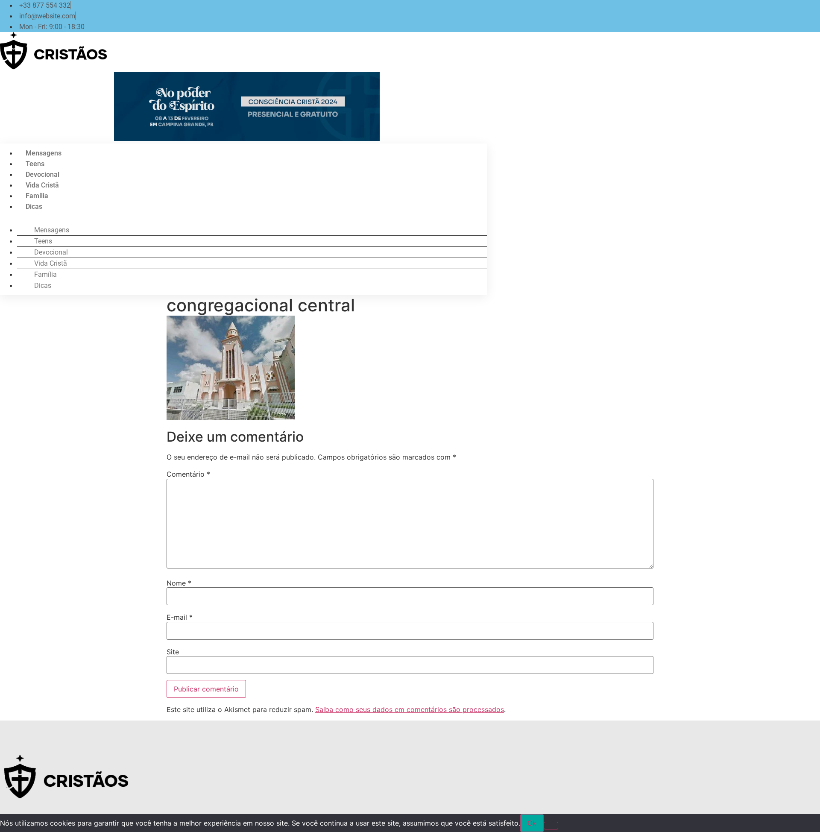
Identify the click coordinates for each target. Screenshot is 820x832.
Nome (179, 583)
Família (37, 196)
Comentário (188, 474)
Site (173, 651)
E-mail (180, 617)
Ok (531, 823)
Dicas (34, 206)
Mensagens (44, 153)
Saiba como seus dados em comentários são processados (409, 709)
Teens (35, 164)
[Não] (551, 825)
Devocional (42, 174)
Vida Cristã (42, 185)
